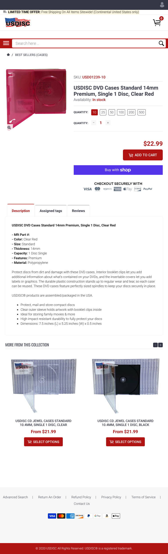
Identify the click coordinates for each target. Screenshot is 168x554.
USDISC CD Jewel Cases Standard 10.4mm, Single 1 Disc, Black (125, 423)
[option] (43, 405)
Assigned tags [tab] (51, 211)
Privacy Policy (111, 497)
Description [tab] (21, 211)
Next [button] (160, 345)
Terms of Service (143, 497)
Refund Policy (81, 497)
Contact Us (82, 504)
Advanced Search (15, 497)
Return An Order (49, 497)
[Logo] (18, 22)
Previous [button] (155, 345)
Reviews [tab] (78, 211)
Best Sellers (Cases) (31, 55)
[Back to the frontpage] (8, 55)
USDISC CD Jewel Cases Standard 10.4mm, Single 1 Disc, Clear (43, 423)
